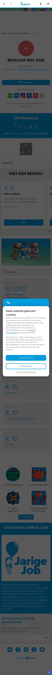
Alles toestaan (26, 358)
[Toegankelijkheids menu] (49, 672)
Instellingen (26, 366)
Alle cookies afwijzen (26, 372)
